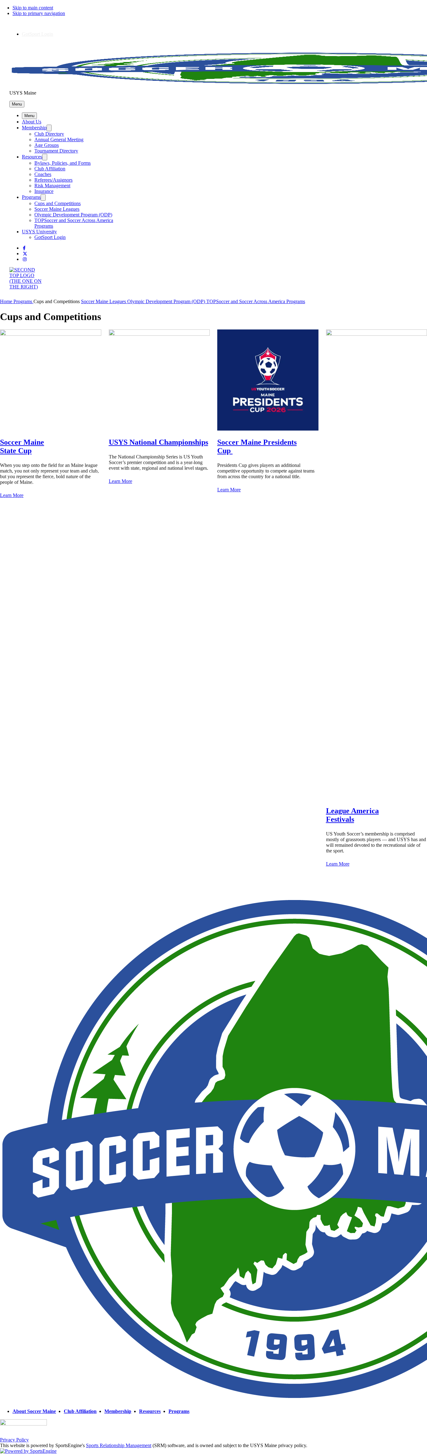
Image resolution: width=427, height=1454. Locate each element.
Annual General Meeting (58, 139)
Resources (32, 156)
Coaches (42, 174)
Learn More (120, 481)
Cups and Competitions (57, 203)
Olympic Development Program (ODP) (73, 214)
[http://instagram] (25, 259)
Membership (34, 127)
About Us (31, 121)
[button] (16, 104)
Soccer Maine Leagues (56, 209)
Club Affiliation (49, 168)
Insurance (43, 191)
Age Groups (46, 145)
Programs (31, 197)
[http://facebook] (24, 248)
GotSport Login (37, 34)
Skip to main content (33, 7)
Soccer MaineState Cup (22, 446)
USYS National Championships (158, 442)
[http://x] (25, 253)
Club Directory (49, 134)
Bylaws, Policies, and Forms (62, 163)
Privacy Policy (14, 1439)
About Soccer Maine (34, 1411)
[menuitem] (6, 301)
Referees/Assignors (53, 180)
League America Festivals (352, 815)
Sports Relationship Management (118, 1445)
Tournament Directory (56, 150)
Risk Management (52, 185)
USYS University (39, 231)
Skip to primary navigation (39, 13)
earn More (13, 495)
